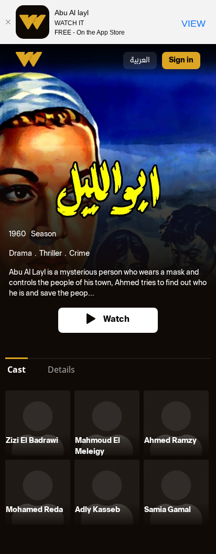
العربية (140, 60)
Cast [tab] (16, 369)
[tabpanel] (108, 459)
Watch (116, 320)
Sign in (181, 60)
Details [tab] (61, 369)
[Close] (8, 22)
